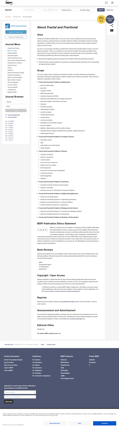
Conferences (12, 90)
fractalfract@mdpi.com (77, 319)
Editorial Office (12, 92)
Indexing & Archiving (14, 75)
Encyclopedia (65, 373)
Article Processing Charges (13, 360)
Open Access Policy (10, 365)
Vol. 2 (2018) (9, 138)
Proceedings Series (67, 378)
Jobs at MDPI (8, 370)
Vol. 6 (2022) (9, 129)
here (59, 333)
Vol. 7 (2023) (9, 127)
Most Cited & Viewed (14, 80)
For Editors (36, 365)
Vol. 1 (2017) (9, 140)
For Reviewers (37, 362)
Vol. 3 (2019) (9, 136)
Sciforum (64, 360)
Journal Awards (12, 87)
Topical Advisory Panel (15, 58)
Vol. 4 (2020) (9, 134)
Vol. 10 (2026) (9, 121)
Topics (10, 68)
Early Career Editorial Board (16, 60)
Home (13, 48)
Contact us (40, 329)
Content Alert (51, 344)
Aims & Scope (27, 17)
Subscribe (8, 402)
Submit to (16, 32)
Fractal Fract (17, 17)
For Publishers (37, 370)
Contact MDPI (8, 368)
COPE (89, 227)
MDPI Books (65, 362)
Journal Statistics (13, 82)
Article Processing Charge (16, 72)
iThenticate (81, 241)
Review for (16, 37)
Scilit (62, 368)
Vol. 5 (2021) (9, 132)
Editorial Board (12, 53)
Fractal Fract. (9, 345)
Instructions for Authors (15, 63)
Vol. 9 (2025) (9, 123)
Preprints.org (65, 365)
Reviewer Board (13, 55)
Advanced (109, 10)
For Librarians (37, 368)
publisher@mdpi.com (70, 301)
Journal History (12, 85)
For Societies (36, 373)
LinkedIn (92, 360)
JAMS (63, 376)
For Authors (36, 360)
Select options (10, 392)
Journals (8, 17)
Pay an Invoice (9, 362)
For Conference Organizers (41, 376)
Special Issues (12, 65)
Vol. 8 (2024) (9, 125)
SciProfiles (64, 370)
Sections (10, 70)
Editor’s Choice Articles (15, 77)
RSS (42, 344)
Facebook (92, 362)
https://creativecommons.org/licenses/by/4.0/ (64, 291)
